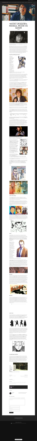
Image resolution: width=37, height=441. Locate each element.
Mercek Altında (19, 2)
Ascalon (17, 22)
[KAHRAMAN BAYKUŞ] (5, 2)
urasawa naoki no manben (12, 383)
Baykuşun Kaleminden (14, 2)
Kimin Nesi (9, 2)
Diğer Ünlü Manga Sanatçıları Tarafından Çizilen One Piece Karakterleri (24, 377)
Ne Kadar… (23, 2)
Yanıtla (12, 393)
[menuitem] (18, 439)
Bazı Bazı (26, 2)
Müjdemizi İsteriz (30, 2)
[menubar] (18, 439)
